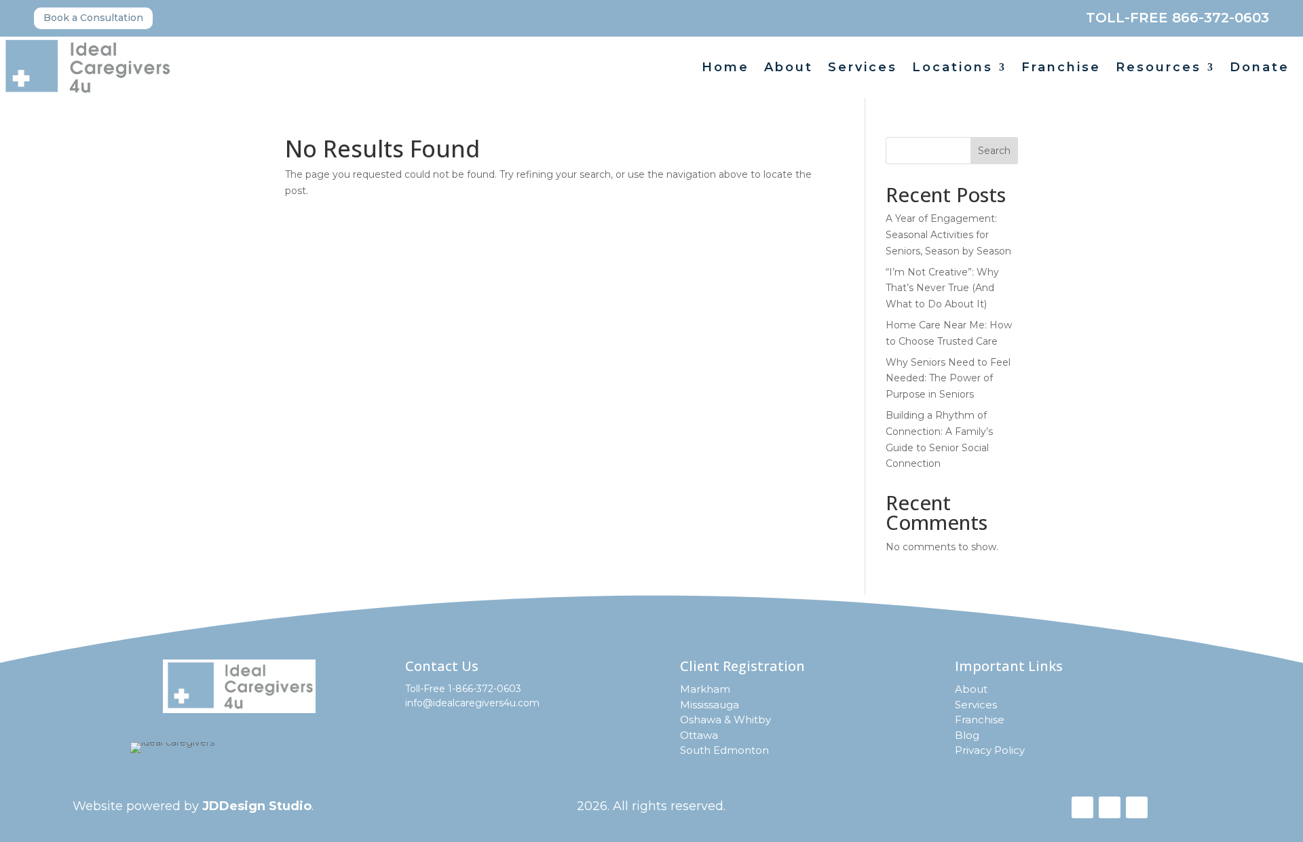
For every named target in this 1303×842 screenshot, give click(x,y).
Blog (967, 735)
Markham (705, 689)
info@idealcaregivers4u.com (472, 703)
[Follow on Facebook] (1082, 807)
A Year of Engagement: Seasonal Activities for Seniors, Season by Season (948, 234)
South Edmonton (724, 750)
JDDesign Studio (256, 806)
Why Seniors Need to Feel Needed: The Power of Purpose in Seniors (948, 378)
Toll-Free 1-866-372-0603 (463, 689)
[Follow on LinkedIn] (1137, 807)
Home (725, 68)
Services (862, 68)
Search (994, 151)
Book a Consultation (93, 18)
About (788, 68)
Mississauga (709, 704)
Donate (1259, 68)
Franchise (1061, 68)
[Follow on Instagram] (1109, 807)
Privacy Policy (990, 750)
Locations (952, 68)
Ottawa (699, 735)
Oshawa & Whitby (725, 719)
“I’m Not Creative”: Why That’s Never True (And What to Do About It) (942, 288)
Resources (1158, 68)
